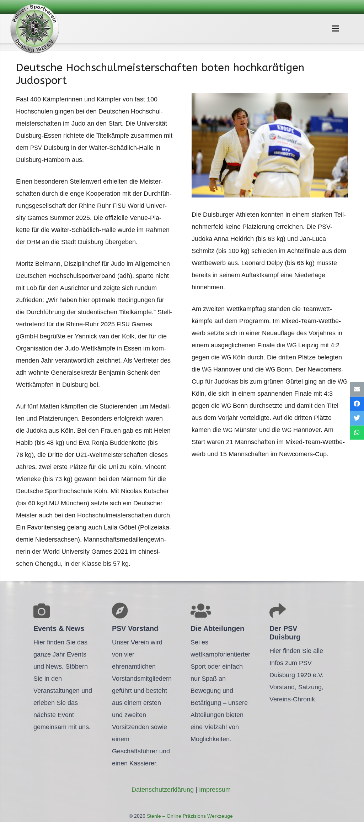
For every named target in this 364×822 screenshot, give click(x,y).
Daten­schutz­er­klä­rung (163, 789)
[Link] (34, 28)
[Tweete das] (357, 418)
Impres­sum (215, 789)
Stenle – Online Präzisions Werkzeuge (189, 816)
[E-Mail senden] (357, 389)
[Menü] (335, 28)
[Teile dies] (357, 403)
